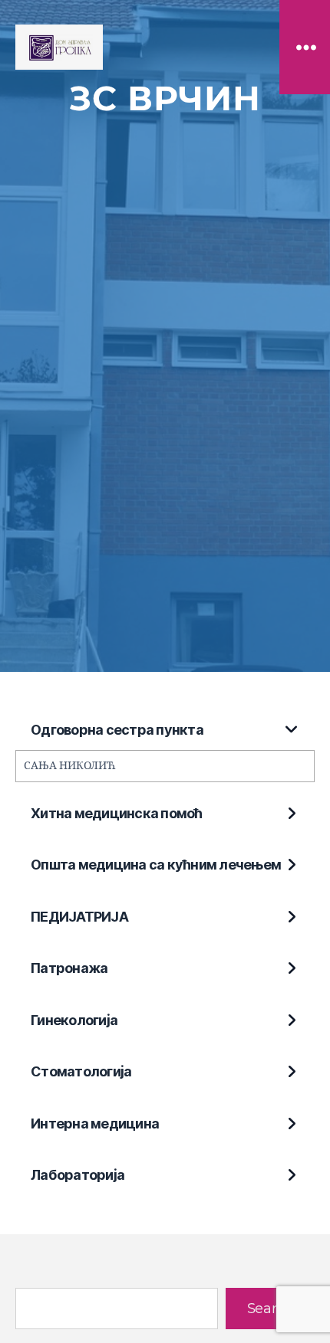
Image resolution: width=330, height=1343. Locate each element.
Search (270, 1308)
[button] (165, 730)
